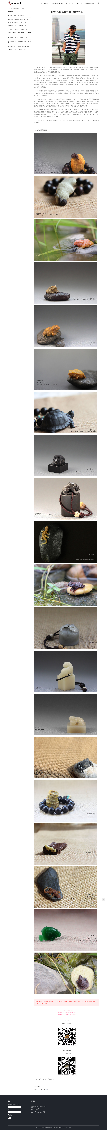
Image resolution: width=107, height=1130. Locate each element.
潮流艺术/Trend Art (57, 3)
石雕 (45, 1079)
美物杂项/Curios (89, 3)
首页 (9, 8)
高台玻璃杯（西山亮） (13, 22)
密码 (9, 1109)
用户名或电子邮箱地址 (13, 1104)
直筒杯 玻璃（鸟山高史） (14, 19)
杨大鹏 (38, 1079)
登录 (46, 1089)
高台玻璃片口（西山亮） (14, 29)
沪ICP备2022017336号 (57, 1127)
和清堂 (69, 1127)
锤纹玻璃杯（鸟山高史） (14, 15)
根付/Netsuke (45, 3)
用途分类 (79, 3)
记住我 (10, 1115)
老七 (51, 1079)
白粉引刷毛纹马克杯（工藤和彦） (16, 41)
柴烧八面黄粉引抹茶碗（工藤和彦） (16, 32)
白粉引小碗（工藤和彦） (14, 37)
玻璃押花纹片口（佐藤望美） (15, 46)
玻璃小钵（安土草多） (13, 49)
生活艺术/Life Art (70, 3)
